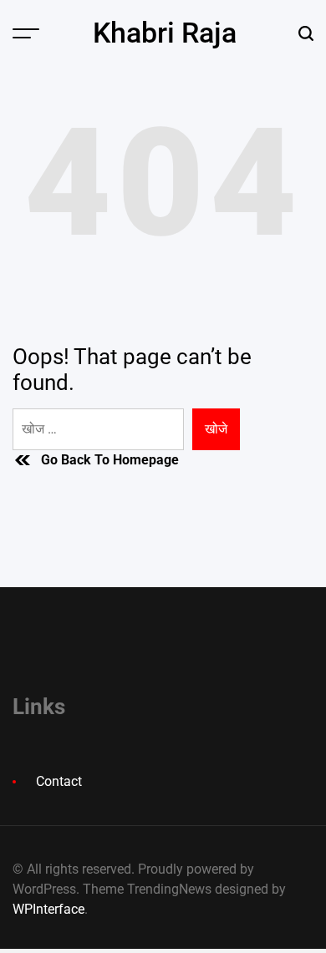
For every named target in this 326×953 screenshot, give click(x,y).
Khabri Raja (165, 32)
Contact (59, 781)
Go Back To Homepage (110, 460)
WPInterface (48, 909)
